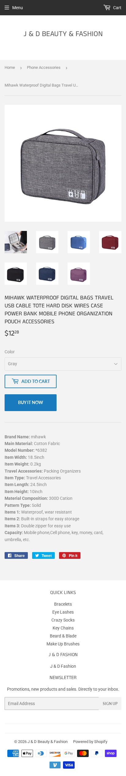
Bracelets (63, 604)
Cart (116, 7)
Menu (17, 7)
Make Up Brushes (63, 643)
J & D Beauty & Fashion (63, 34)
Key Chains (63, 628)
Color (10, 351)
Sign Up (110, 703)
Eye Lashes (63, 612)
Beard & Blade (63, 635)
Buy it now (30, 402)
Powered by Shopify (90, 741)
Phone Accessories (44, 67)
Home (10, 67)
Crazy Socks (63, 620)
